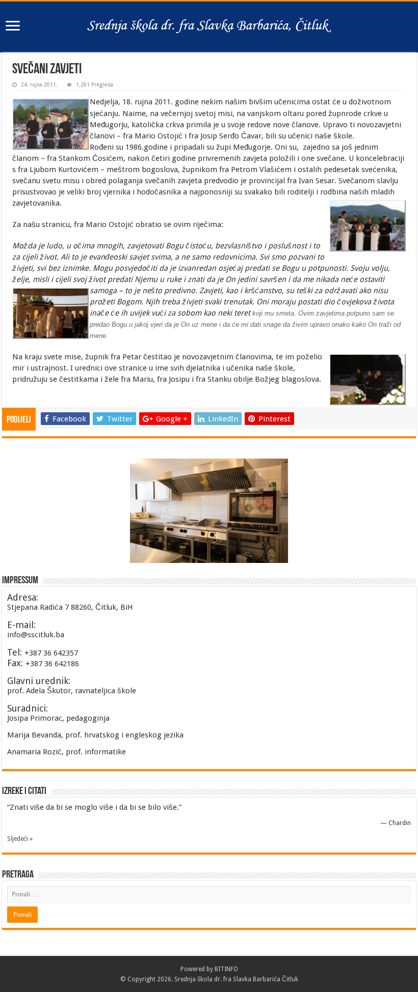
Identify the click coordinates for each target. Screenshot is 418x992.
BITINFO (226, 969)
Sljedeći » (20, 838)
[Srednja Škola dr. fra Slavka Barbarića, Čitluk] (209, 25)
